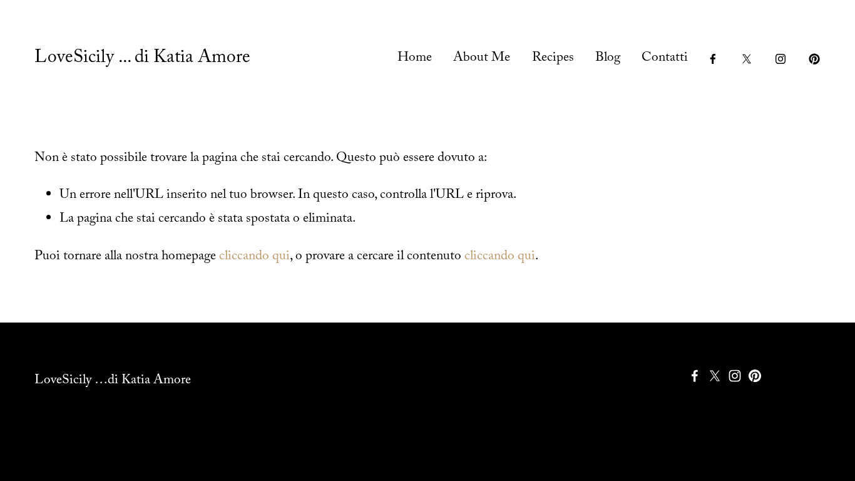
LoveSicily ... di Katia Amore (142, 59)
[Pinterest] (814, 59)
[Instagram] (780, 59)
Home (414, 59)
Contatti (665, 59)
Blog (607, 59)
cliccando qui (254, 257)
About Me (481, 59)
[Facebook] (713, 59)
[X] (746, 59)
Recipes (553, 59)
